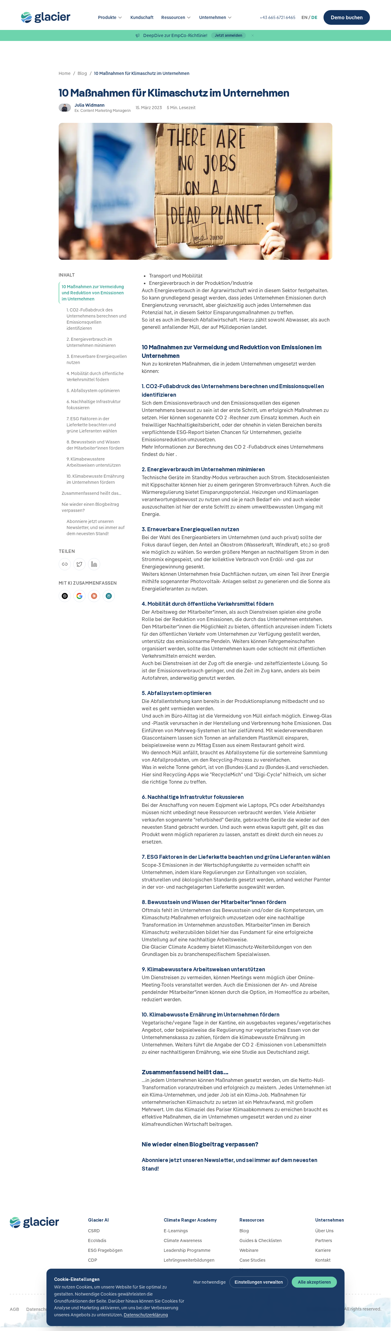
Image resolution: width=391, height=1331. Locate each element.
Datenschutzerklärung (146, 1315)
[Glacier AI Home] (39, 1222)
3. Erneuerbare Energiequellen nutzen (97, 359)
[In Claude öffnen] (94, 596)
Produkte (107, 17)
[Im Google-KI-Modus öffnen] (79, 596)
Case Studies (252, 1260)
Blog (82, 73)
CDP (92, 1260)
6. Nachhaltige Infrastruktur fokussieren (94, 404)
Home (65, 73)
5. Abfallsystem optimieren (93, 390)
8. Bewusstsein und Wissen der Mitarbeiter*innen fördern (95, 445)
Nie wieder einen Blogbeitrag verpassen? (90, 507)
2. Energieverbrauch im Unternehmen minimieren (91, 342)
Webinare (248, 1250)
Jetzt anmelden (228, 35)
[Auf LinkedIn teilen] (94, 564)
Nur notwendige (209, 1282)
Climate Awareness (183, 1240)
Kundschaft (141, 17)
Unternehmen (212, 17)
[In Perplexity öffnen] (109, 596)
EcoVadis (97, 1240)
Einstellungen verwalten (259, 1282)
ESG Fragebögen (105, 1250)
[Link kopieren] (65, 564)
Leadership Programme (187, 1250)
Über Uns (324, 1231)
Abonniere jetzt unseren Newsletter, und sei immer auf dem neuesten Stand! (96, 527)
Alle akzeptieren (314, 1282)
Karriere (323, 1250)
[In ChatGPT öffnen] (65, 596)
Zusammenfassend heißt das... (91, 493)
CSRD (94, 1231)
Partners (323, 1240)
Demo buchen (347, 17)
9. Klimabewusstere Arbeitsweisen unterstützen (94, 462)
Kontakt (323, 1260)
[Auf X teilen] (79, 564)
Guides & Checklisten (260, 1240)
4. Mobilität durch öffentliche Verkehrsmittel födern (95, 376)
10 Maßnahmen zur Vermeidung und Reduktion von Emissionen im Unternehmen (93, 293)
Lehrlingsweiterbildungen (189, 1260)
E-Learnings (176, 1231)
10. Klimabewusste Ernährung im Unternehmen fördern (95, 479)
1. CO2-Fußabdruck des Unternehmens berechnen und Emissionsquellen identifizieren (96, 319)
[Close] (253, 35)
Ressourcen (173, 17)
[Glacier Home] (45, 17)
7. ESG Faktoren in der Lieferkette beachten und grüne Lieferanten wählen (92, 425)
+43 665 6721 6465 (277, 17)
